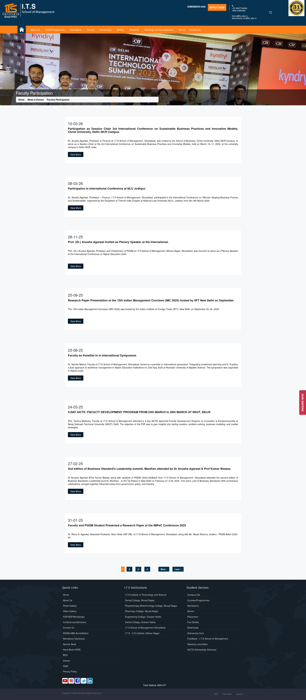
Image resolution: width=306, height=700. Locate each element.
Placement (192, 616)
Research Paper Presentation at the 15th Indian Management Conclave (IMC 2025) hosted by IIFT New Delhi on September (151, 300)
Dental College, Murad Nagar (140, 600)
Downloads (192, 627)
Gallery (120, 29)
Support (239, 694)
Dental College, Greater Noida (140, 622)
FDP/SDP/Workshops (73, 616)
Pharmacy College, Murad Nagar (141, 611)
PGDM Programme (55, 29)
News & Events (36, 99)
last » (178, 569)
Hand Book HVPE (72, 649)
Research (134, 29)
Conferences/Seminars (74, 622)
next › (164, 569)
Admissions (75, 29)
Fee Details (193, 622)
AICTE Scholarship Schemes (201, 649)
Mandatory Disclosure (74, 638)
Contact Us (194, 29)
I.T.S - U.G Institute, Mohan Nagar (142, 633)
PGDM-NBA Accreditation (76, 633)
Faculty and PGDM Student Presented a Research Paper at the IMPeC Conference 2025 (127, 525)
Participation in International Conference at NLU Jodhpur (107, 188)
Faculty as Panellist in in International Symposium (102, 355)
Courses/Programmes (198, 600)
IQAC (65, 666)
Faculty (90, 29)
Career (66, 660)
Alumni (182, 29)
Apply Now (217, 7)
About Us (35, 29)
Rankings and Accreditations (159, 29)
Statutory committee (197, 644)
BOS (65, 655)
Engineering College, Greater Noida (143, 616)
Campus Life (193, 594)
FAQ (216, 694)
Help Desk (227, 694)
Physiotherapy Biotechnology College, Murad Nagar (151, 605)
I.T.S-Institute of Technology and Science (145, 594)
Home (21, 99)
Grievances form (195, 633)
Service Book (69, 644)
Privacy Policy (70, 671)
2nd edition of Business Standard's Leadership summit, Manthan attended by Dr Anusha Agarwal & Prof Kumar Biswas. (149, 469)
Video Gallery (69, 611)
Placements (105, 29)
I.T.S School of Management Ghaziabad (145, 627)
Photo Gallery (70, 605)
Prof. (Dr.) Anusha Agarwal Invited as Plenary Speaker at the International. (118, 242)
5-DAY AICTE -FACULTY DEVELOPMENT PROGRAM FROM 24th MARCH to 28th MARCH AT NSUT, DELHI (139, 412)
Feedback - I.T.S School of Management (207, 638)
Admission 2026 (196, 6)
